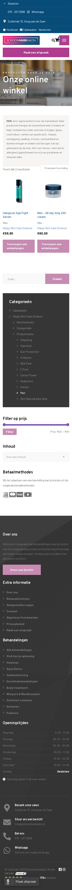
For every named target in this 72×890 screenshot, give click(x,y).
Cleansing (26, 340)
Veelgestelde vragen (20, 605)
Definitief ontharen (19, 700)
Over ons (12, 592)
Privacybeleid (15, 624)
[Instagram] (64, 869)
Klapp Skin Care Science (17, 228)
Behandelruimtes (18, 598)
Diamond (25, 345)
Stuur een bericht (21, 569)
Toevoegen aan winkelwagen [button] (17, 246)
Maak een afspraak (36, 52)
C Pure (24, 369)
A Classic (26, 357)
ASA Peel (25, 363)
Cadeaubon (30, 29)
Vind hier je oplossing (20, 656)
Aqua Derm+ (14, 668)
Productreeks (25, 334)
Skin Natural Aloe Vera (33, 398)
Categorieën (24, 328)
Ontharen (12, 706)
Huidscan (12, 29)
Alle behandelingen (19, 649)
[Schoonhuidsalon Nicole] (21, 40)
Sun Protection (29, 351)
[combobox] (36, 456)
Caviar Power (28, 375)
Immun (24, 387)
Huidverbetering (17, 675)
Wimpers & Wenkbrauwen (23, 694)
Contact (11, 611)
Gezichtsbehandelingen (22, 681)
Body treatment (17, 687)
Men (22, 393)
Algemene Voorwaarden (22, 617)
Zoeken (57, 278)
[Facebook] (60, 869)
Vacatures (44, 29)
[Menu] (64, 40)
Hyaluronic (26, 381)
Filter (9, 432)
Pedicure (12, 713)
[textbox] (36, 456)
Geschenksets (25, 322)
